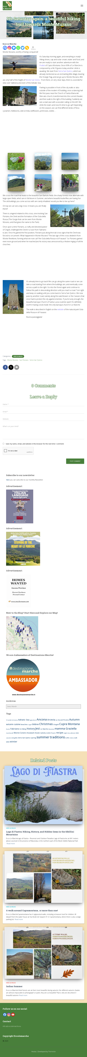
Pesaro (53, 733)
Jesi (37, 728)
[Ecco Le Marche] (8, 5)
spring (33, 738)
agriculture (33, 720)
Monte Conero (20, 733)
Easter (8, 729)
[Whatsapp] (18, 48)
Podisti (42, 65)
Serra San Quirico (65, 71)
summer (43, 737)
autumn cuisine (13, 724)
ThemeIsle (52, 1051)
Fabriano (14, 728)
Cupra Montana (69, 724)
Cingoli (56, 724)
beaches (24, 724)
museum (30, 733)
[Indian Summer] (43, 953)
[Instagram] (9, 48)
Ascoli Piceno (63, 720)
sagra (65, 733)
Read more (11, 843)
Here (8, 480)
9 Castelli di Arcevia (12, 720)
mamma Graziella (65, 728)
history (31, 728)
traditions (57, 737)
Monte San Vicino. (33, 80)
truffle (67, 738)
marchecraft (9, 733)
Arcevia (51, 719)
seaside (8, 738)
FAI (21, 729)
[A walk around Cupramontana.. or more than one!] (43, 877)
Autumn (74, 719)
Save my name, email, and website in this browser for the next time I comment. (35, 444)
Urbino (72, 738)
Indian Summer (14, 986)
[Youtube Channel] (13, 1014)
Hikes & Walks (18, 356)
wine (8, 742)
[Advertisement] (43, 130)
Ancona (42, 719)
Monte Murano (12, 360)
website (60, 309)
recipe (59, 732)
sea (77, 733)
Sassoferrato (71, 733)
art (57, 720)
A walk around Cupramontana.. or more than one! (32, 910)
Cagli (29, 724)
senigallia (14, 738)
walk (75, 738)
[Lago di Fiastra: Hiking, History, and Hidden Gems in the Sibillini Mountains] (43, 795)
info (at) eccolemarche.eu (12, 1026)
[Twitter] (23, 48)
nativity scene (45, 733)
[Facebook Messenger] (14, 48)
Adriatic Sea (23, 719)
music (37, 733)
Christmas (46, 724)
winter (13, 741)
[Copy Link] (27, 48)
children (35, 724)
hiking (24, 729)
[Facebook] (5, 48)
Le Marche (44, 729)
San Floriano (23, 360)
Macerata (51, 729)
